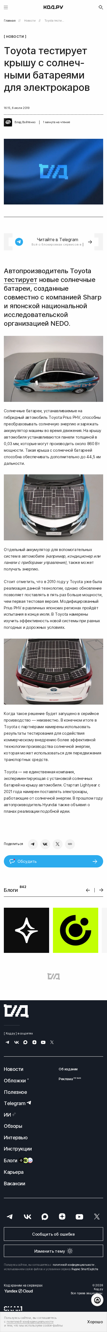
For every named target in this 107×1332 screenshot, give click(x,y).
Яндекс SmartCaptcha (85, 1269)
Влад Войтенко (25, 122)
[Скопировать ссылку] (70, 844)
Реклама (68, 1079)
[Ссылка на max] (25, 1043)
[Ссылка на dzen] (34, 1043)
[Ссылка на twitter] (52, 1043)
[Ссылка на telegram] (7, 1043)
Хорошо (95, 1321)
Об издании (68, 1069)
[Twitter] (58, 844)
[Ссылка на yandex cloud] (23, 1291)
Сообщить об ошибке (53, 1234)
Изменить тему (49, 1251)
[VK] (45, 844)
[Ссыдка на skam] (13, 1308)
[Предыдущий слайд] (88, 890)
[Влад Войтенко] (8, 122)
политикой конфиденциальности (73, 1264)
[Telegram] (33, 844)
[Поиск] (101, 7)
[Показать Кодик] (97, 1299)
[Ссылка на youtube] (43, 1043)
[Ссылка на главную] (16, 1010)
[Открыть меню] (6, 7)
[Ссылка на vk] (16, 1043)
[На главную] (53, 7)
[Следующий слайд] (101, 890)
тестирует (20, 280)
